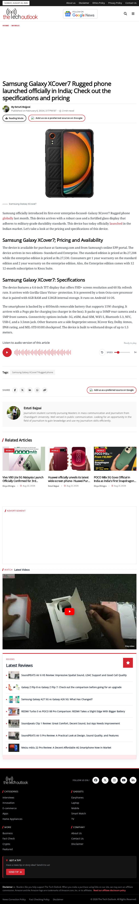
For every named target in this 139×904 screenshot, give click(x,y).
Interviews (8, 797)
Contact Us (130, 2)
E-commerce (10, 808)
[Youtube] (123, 780)
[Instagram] (114, 780)
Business (8, 833)
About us (70, 2)
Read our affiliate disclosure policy (109, 890)
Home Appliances (12, 819)
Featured (8, 849)
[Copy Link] (45, 390)
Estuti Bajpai (33, 408)
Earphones (77, 797)
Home (6, 25)
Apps (5, 813)
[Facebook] (15, 390)
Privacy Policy (115, 2)
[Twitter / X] (22, 390)
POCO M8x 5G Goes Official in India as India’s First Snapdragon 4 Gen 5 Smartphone (115, 479)
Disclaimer (84, 2)
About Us (76, 833)
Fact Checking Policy (39, 899)
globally (8, 218)
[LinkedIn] (30, 390)
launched (116, 223)
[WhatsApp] (37, 390)
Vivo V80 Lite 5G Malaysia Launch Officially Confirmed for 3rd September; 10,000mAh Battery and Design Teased (23, 479)
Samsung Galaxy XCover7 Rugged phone (32, 372)
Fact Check (9, 838)
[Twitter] (105, 780)
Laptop (75, 802)
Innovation (9, 802)
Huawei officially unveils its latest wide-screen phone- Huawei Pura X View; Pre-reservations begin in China (68, 479)
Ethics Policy (99, 2)
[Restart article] (102, 352)
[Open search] (125, 13)
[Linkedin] (133, 780)
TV (72, 819)
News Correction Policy (14, 899)
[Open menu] (133, 13)
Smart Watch (78, 813)
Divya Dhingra (9, 486)
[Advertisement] (69, 53)
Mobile (15, 25)
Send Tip (13, 872)
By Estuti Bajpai (20, 107)
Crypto (6, 844)
